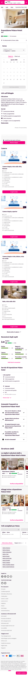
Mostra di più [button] (6, 397)
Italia (2, 7)
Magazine (3, 648)
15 (20, 72)
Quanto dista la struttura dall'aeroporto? (12, 419)
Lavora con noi (4, 601)
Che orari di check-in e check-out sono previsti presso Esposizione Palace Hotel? (13, 412)
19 (10, 75)
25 (7, 79)
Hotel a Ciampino (6, 562)
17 (4, 75)
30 (24, 79)
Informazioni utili (5, 623)
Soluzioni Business (5, 610)
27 (14, 79)
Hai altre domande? (10, 439)
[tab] (7, 543)
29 (20, 79)
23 (24, 75)
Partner (2, 605)
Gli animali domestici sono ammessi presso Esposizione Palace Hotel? (13, 426)
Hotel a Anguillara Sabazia (8, 564)
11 (7, 72)
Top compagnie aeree (6, 636)
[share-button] (23, 11)
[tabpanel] (14, 557)
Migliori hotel (4, 645)
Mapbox (17, 127)
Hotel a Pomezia (6, 550)
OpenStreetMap (23, 127)
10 (4, 72)
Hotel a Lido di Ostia (7, 558)
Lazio (7, 7)
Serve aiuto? (4, 616)
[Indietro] (4, 60)
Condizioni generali (5, 591)
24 (4, 79)
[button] (13, 18)
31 (4, 83)
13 (14, 72)
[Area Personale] (26, 2)
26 (10, 79)
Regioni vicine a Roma (20, 543)
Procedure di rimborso (6, 618)
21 (17, 75)
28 (17, 79)
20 (14, 75)
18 (7, 75)
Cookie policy (4, 596)
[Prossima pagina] (26, 543)
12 (10, 72)
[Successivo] (24, 60)
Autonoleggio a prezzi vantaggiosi (8, 638)
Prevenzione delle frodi (6, 630)
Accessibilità (4, 628)
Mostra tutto (4, 123)
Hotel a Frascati (6, 556)
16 (24, 72)
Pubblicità (3, 603)
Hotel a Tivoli (5, 554)
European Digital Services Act (7, 625)
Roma (12, 7)
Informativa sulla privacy (6, 593)
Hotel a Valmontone (7, 552)
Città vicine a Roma (7, 543)
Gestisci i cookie (4, 598)
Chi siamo (3, 589)
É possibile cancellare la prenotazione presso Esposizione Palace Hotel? (12, 433)
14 (17, 72)
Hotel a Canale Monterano (8, 566)
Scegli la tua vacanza (5, 643)
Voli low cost (4, 640)
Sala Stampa (4, 608)
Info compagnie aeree (6, 621)
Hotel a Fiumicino (6, 548)
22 (20, 75)
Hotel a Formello (6, 560)
